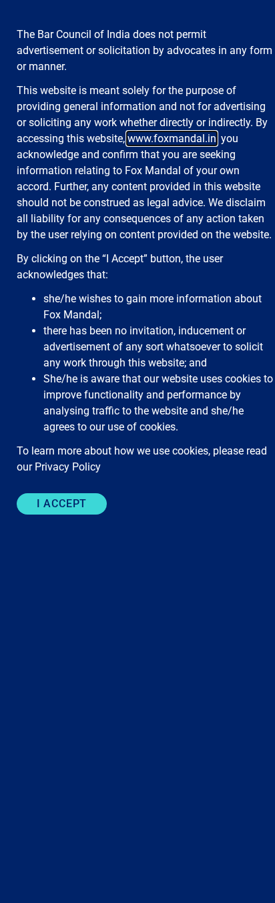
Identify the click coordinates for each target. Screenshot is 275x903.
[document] (137, 451)
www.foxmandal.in (171, 138)
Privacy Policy (68, 467)
